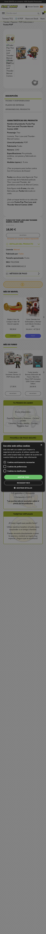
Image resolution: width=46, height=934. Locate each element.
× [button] (41, 445)
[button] (23, 488)
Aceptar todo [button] (23, 477)
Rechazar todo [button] (23, 483)
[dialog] (23, 467)
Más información (30, 457)
